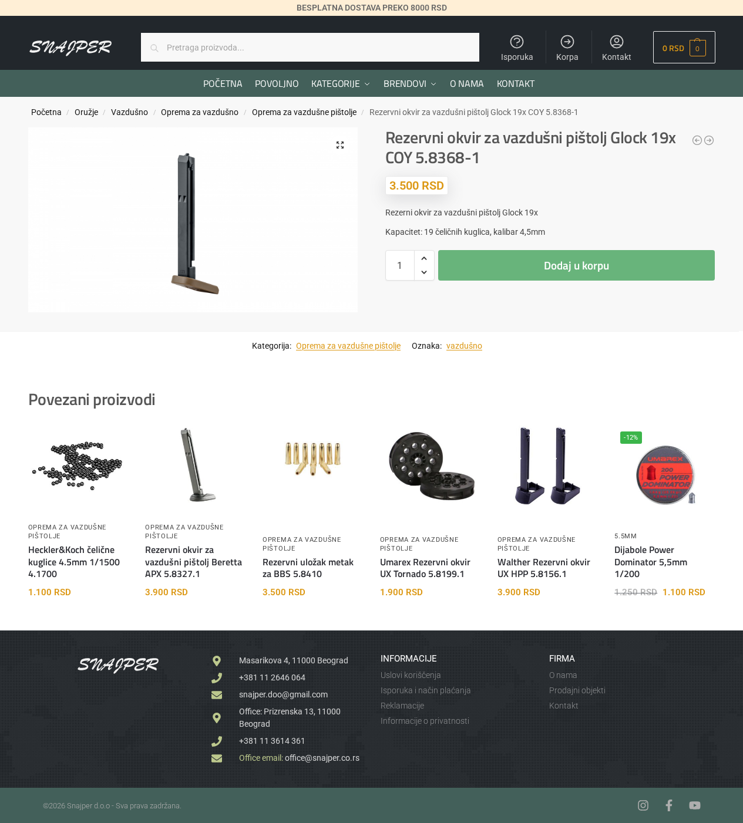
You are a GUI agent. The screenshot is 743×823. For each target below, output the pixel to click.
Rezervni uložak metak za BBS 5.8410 (308, 568)
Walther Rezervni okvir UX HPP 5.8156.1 (543, 568)
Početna (46, 112)
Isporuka (517, 57)
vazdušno (464, 345)
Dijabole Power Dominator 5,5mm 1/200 (650, 562)
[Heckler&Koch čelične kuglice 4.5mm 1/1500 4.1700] (78, 465)
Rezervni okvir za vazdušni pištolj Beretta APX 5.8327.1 (193, 562)
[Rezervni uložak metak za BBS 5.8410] (312, 454)
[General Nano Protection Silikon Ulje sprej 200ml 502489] (709, 140)
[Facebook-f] (669, 805)
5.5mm (625, 536)
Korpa (567, 57)
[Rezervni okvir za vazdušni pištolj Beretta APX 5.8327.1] (195, 465)
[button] (684, 47)
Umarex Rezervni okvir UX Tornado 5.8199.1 (425, 568)
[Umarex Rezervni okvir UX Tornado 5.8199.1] (430, 465)
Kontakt (616, 57)
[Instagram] (643, 805)
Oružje (86, 112)
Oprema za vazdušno (199, 112)
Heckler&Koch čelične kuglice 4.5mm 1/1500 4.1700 (74, 562)
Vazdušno (129, 112)
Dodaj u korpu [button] (77, 618)
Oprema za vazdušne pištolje (304, 112)
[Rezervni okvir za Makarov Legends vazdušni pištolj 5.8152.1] (697, 140)
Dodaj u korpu (576, 265)
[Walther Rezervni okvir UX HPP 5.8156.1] (547, 465)
